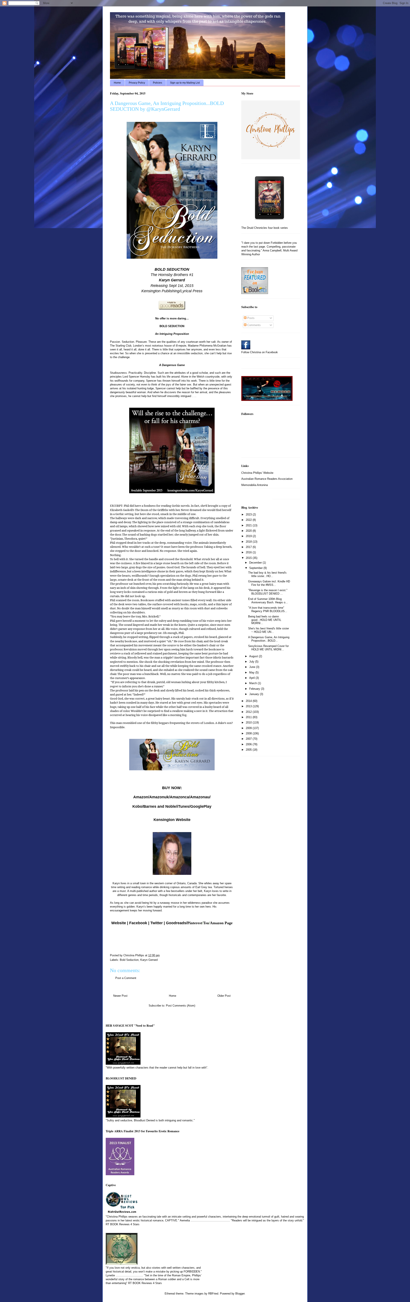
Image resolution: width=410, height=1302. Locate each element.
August (254, 656)
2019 (249, 536)
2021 (249, 525)
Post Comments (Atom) (180, 1005)
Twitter (156, 923)
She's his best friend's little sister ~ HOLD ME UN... (268, 630)
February (255, 688)
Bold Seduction (129, 959)
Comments (253, 325)
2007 (249, 738)
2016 (249, 552)
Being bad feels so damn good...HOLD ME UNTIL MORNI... (264, 620)
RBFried (213, 1293)
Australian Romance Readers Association (267, 478)
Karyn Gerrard (149, 959)
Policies (157, 82)
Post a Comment (125, 978)
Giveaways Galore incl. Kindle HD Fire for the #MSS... (269, 583)
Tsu (206, 923)
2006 (249, 744)
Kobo (137, 806)
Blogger (240, 1293)
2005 (249, 749)
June (252, 667)
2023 (249, 514)
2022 (249, 519)
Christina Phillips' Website (257, 472)
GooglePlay (200, 806)
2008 (249, 733)
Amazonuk (159, 797)
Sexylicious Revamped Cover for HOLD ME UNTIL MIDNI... (268, 647)
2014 (249, 701)
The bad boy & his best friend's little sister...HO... (267, 574)
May (252, 672)
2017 (249, 547)
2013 (249, 706)
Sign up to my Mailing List (185, 82)
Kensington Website (172, 820)
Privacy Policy (137, 82)
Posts (250, 318)
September (256, 568)
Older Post (224, 995)
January (254, 694)
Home (117, 82)
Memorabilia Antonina (254, 485)
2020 (249, 530)
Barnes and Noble (159, 806)
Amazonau (199, 797)
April (252, 677)
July (252, 661)
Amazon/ (141, 797)
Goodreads (176, 923)
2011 (249, 717)
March (253, 683)
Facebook (138, 923)
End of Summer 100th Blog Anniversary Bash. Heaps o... (268, 600)
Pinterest (194, 923)
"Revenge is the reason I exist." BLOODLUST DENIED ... (267, 592)
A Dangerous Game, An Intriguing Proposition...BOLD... (268, 639)
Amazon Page (221, 923)
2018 (249, 541)
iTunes (183, 806)
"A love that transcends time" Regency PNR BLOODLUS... (267, 609)
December (256, 562)
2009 (249, 728)
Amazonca (179, 797)
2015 (249, 557)
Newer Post (120, 995)
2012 (249, 711)
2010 (249, 722)
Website (118, 923)
